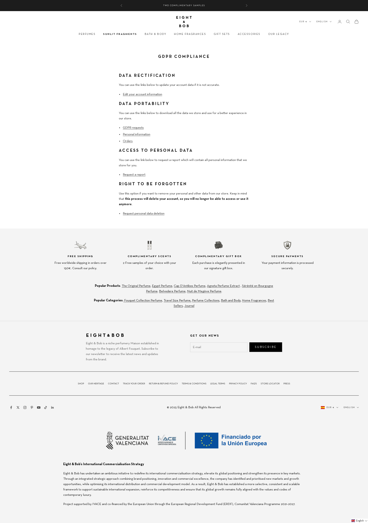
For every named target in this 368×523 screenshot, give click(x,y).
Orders (128, 141)
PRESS (286, 384)
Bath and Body (231, 300)
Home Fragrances (190, 34)
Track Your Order (134, 384)
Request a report (134, 174)
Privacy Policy (238, 384)
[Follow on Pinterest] (32, 407)
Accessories (249, 34)
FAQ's (254, 384)
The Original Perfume (136, 286)
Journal (189, 305)
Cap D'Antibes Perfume (189, 286)
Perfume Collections (205, 300)
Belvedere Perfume (172, 291)
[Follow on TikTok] (46, 407)
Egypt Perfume (162, 286)
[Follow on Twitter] (18, 407)
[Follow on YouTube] (39, 407)
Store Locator (270, 384)
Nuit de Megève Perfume (204, 291)
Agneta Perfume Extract (223, 286)
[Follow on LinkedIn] (52, 407)
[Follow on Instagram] (25, 407)
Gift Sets (222, 34)
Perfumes (87, 34)
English (322, 21)
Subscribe (266, 347)
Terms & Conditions (194, 384)
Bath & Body (156, 34)
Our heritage (96, 384)
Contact (113, 384)
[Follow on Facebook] (11, 407)
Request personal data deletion (143, 213)
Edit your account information (142, 94)
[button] (359, 521)
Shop (81, 384)
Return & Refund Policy (163, 384)
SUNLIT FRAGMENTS (120, 34)
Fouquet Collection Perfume (142, 300)
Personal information (136, 134)
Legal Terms (217, 384)
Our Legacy (278, 34)
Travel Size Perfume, (177, 300)
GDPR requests (133, 127)
